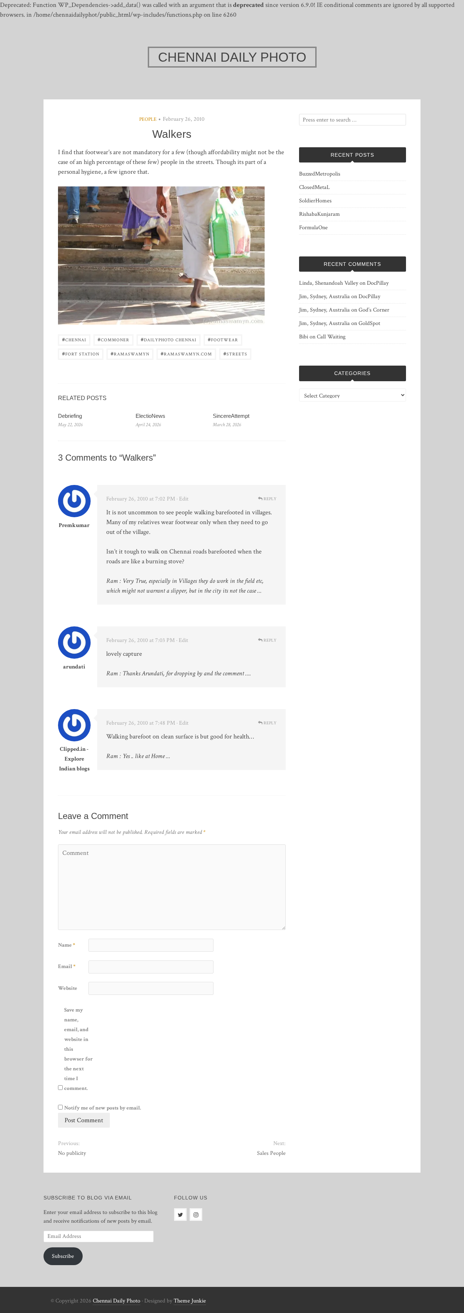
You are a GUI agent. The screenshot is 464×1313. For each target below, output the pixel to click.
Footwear (223, 339)
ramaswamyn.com (186, 353)
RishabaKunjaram (319, 214)
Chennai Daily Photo (116, 1301)
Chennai (74, 339)
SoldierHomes (315, 201)
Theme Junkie (190, 1301)
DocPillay (378, 283)
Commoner (113, 339)
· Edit (182, 499)
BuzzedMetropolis (319, 174)
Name (66, 945)
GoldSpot (369, 323)
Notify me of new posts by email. (102, 1107)
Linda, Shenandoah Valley (328, 283)
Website (67, 988)
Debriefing (70, 416)
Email (66, 966)
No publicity (72, 1153)
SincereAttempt (231, 416)
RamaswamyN (130, 353)
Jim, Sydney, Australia (324, 296)
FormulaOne (313, 227)
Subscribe (63, 1256)
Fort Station (80, 353)
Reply (269, 499)
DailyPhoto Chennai (168, 339)
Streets (235, 353)
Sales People (271, 1153)
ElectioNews (150, 416)
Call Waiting (331, 337)
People (148, 119)
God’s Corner (374, 310)
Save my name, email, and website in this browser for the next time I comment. (78, 1049)
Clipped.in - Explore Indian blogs (74, 759)
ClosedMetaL (314, 187)
